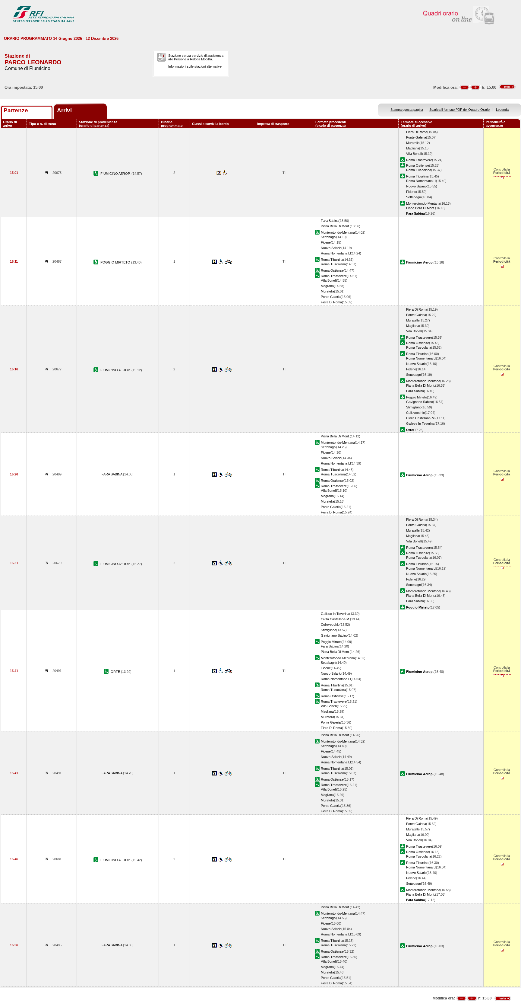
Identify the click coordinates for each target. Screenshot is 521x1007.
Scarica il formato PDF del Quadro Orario (459, 109)
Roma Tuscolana (418, 170)
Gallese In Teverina (420, 423)
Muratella (412, 143)
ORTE (116, 671)
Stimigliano (414, 407)
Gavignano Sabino (419, 402)
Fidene (411, 191)
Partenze (16, 110)
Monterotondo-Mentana (423, 203)
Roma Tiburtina (417, 176)
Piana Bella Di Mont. (420, 208)
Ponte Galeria (416, 137)
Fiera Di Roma (416, 132)
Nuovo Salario (416, 186)
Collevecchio (415, 412)
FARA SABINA (112, 474)
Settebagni (414, 197)
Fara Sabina (330, 220)
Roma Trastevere (419, 160)
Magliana (412, 148)
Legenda (502, 109)
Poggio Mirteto (416, 397)
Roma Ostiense (417, 165)
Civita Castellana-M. (420, 418)
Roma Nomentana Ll (421, 181)
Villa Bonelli (414, 153)
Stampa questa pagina (406, 109)
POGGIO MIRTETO (115, 262)
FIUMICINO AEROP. (115, 173)
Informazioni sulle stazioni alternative (195, 66)
